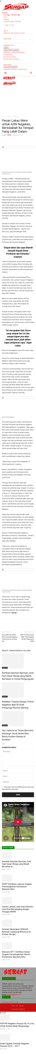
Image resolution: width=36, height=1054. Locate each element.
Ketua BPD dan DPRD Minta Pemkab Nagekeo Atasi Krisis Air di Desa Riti (10, 638)
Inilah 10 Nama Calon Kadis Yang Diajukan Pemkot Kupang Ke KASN (27, 638)
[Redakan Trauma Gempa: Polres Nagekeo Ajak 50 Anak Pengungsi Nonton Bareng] (18, 689)
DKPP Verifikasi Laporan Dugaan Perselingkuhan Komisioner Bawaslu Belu (17, 886)
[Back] (4, 29)
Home (3, 116)
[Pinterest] (12, 15)
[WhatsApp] (24, 140)
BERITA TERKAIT (9, 650)
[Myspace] (11, 15)
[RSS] (14, 15)
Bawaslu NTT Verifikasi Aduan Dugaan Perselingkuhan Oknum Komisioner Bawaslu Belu (16, 954)
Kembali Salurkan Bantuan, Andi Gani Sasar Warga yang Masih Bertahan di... (16, 864)
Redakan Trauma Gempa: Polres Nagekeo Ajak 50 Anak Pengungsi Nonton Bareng (18, 704)
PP (17, 1006)
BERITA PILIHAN (23, 650)
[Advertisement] (18, 95)
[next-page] (4, 744)
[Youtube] (19, 15)
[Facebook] (4, 15)
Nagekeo (15, 116)
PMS (13, 1006)
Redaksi (22, 1006)
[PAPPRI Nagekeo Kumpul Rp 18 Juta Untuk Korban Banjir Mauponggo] (18, 1017)
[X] (17, 15)
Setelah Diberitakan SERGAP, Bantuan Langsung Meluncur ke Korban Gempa (16, 932)
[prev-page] (2, 744)
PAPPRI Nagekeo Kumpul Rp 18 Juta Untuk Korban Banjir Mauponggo (17, 1024)
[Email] (33, 140)
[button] (5, 73)
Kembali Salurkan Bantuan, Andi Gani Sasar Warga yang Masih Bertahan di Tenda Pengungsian (18, 676)
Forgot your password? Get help (14, 53)
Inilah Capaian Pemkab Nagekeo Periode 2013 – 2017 (14, 1044)
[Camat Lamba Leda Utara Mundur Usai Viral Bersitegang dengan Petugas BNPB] (18, 900)
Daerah (9, 116)
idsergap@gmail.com (14, 994)
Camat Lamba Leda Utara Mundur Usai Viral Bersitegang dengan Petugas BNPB (17, 909)
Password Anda (9, 45)
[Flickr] (5, 15)
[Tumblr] (15, 15)
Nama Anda (7, 39)
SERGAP (9, 135)
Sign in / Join (10, 25)
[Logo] (9, 80)
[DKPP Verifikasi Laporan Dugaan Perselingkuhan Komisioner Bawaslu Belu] (18, 878)
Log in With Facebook (11, 50)
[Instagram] (7, 15)
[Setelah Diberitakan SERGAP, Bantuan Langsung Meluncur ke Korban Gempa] (18, 923)
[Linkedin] (9, 15)
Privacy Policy (8, 55)
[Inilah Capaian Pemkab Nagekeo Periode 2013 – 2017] (18, 1037)
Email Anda (7, 64)
